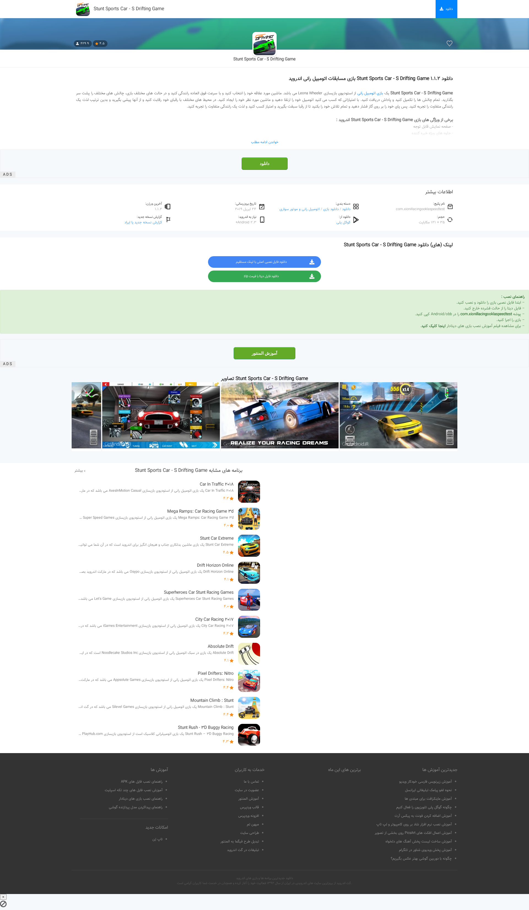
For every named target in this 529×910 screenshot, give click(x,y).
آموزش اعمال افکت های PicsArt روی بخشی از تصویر (413, 833)
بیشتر (78, 471)
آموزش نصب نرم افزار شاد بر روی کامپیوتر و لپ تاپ (414, 824)
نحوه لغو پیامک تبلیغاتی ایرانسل (428, 790)
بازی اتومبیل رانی (370, 93)
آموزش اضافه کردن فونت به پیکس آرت (423, 816)
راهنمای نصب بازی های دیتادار (141, 799)
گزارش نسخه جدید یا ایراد (143, 222)
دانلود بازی (331, 209)
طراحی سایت (249, 833)
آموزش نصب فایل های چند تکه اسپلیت (134, 790)
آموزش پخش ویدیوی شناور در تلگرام (425, 850)
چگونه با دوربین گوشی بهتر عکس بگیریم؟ (421, 858)
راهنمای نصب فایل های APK (142, 782)
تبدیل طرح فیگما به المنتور (239, 841)
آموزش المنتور (264, 353)
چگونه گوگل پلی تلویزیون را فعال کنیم (424, 807)
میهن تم (253, 824)
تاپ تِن (157, 839)
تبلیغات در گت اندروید (243, 850)
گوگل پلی (343, 222)
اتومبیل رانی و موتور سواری (299, 209)
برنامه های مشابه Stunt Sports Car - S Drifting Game (188, 471)
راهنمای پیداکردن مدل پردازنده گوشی (136, 807)
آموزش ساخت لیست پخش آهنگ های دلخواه (418, 841)
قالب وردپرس (249, 807)
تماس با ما (251, 782)
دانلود (264, 163)
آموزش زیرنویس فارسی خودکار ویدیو (425, 782)
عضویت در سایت (247, 790)
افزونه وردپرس (248, 816)
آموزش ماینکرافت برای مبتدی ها (428, 799)
